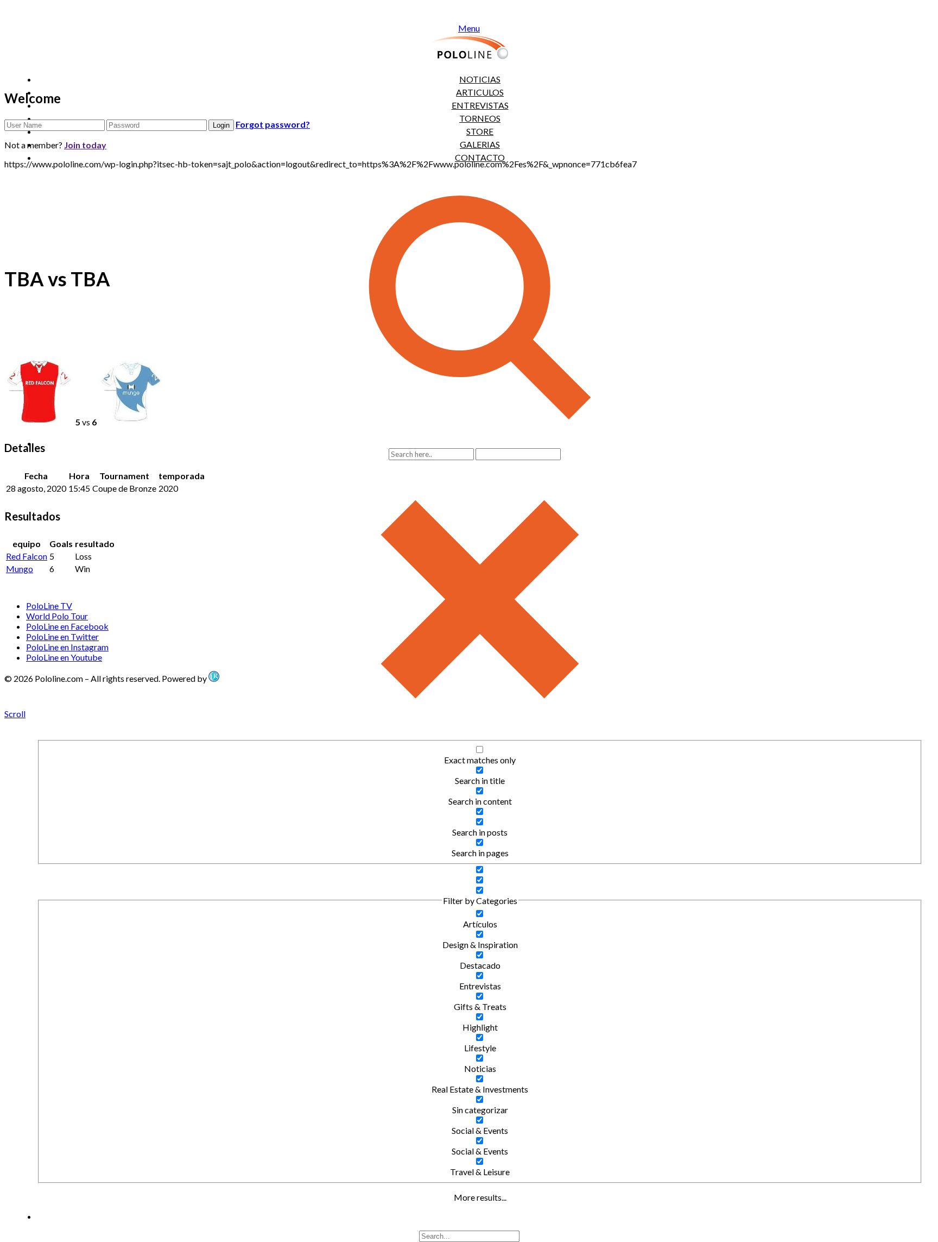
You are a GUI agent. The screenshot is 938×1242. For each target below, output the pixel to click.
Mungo (19, 568)
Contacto (480, 157)
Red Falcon (26, 556)
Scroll (15, 713)
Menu (469, 28)
